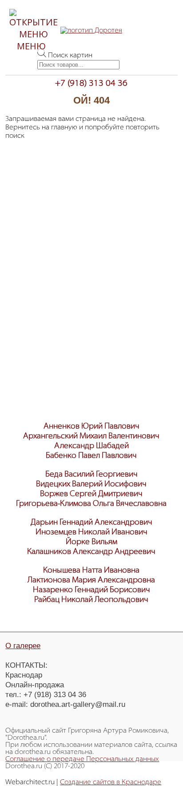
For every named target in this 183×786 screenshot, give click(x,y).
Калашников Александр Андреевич (91, 552)
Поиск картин (70, 55)
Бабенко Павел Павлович (91, 456)
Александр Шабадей (91, 446)
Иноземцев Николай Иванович (91, 533)
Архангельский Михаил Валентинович (91, 437)
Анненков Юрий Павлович (91, 427)
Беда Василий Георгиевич (91, 475)
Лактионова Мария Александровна (91, 581)
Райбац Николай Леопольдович (91, 600)
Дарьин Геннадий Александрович (91, 523)
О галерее (22, 646)
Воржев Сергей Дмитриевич (91, 494)
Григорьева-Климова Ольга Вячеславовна (91, 504)
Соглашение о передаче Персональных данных (82, 759)
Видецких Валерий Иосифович (91, 485)
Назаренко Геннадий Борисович (91, 590)
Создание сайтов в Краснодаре (110, 782)
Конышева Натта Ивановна (91, 571)
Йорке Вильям (91, 542)
